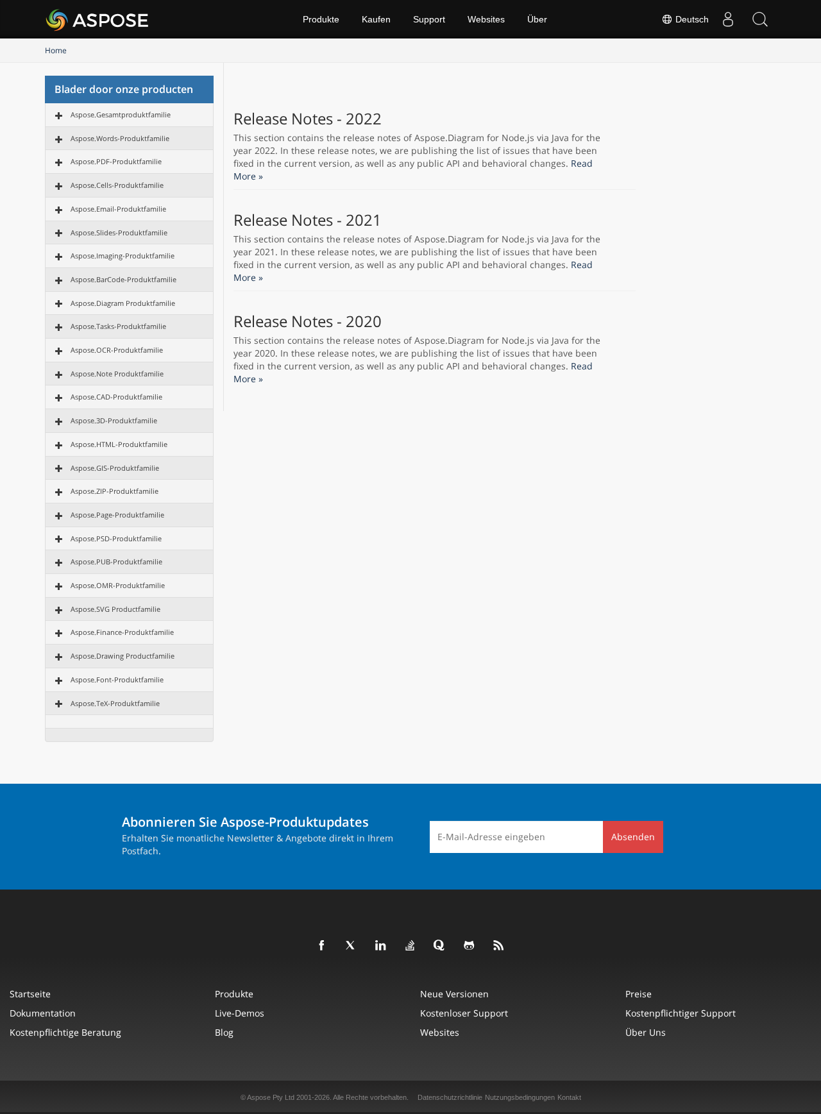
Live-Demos (239, 1013)
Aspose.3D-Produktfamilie (114, 420)
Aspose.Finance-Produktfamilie (122, 632)
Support (429, 19)
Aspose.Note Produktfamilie (117, 373)
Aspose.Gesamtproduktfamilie (121, 114)
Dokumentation (43, 1013)
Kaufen (376, 19)
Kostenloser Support (464, 1013)
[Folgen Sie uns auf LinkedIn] (381, 946)
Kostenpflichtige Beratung (65, 1032)
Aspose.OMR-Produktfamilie (118, 585)
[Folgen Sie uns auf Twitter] (351, 946)
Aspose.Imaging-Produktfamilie (122, 255)
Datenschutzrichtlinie (450, 1097)
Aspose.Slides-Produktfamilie (119, 232)
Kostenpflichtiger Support (680, 1013)
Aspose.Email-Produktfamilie (118, 209)
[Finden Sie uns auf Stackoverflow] (410, 946)
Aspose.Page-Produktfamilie (117, 514)
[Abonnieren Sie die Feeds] (499, 946)
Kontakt (569, 1097)
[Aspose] (98, 19)
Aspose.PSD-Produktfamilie (116, 538)
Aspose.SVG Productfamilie (115, 609)
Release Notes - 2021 (307, 220)
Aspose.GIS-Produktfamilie (115, 468)
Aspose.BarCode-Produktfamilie (123, 279)
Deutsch (691, 19)
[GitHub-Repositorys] (469, 946)
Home (56, 50)
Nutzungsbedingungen (520, 1097)
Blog (224, 1032)
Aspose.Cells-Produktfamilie (117, 185)
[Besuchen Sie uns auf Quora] (440, 946)
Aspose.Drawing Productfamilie (122, 656)
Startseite (30, 994)
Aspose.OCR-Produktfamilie (117, 350)
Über (537, 19)
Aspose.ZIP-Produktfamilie (114, 491)
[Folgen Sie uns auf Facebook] (322, 946)
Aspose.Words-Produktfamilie (120, 138)
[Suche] (760, 19)
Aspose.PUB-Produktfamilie (116, 561)
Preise (638, 994)
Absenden (633, 837)
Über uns (645, 1032)
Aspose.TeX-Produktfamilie (115, 703)
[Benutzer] (728, 19)
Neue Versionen (454, 994)
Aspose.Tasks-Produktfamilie (118, 326)
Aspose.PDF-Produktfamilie (116, 161)
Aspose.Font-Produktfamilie (117, 679)
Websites (486, 19)
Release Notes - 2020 (307, 321)
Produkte (321, 19)
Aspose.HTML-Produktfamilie (119, 444)
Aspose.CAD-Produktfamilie (116, 396)
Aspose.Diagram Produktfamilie (123, 303)
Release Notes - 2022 (307, 118)
